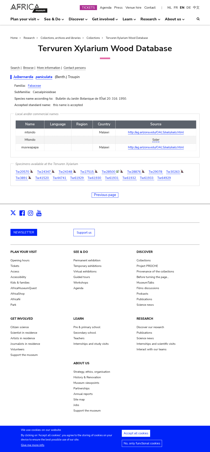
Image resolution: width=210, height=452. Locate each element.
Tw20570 (23, 172)
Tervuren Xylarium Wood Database (127, 38)
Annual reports (83, 394)
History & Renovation (87, 377)
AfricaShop (17, 294)
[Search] (198, 19)
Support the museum (24, 355)
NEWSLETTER (24, 232)
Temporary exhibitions (87, 266)
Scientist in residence (23, 333)
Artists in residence (22, 338)
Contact (150, 7)
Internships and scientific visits (156, 344)
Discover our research (150, 327)
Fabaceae (34, 86)
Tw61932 (129, 178)
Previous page (105, 195)
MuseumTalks (145, 283)
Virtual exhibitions (85, 271)
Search (15, 68)
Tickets (14, 266)
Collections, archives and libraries (61, 38)
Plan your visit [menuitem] (23, 21)
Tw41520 (42, 178)
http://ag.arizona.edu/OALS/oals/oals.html (156, 132)
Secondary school (84, 333)
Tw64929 (164, 178)
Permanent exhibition (86, 260)
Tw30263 (173, 172)
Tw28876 (134, 172)
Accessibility (18, 277)
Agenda (105, 7)
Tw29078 (156, 172)
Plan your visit (23, 252)
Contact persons (75, 68)
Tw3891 (22, 178)
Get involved (21, 319)
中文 (196, 7)
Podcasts (142, 294)
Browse (28, 68)
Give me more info (32, 445)
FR (176, 7)
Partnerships (81, 388)
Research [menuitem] (148, 21)
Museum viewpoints (86, 383)
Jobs (76, 405)
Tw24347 (44, 172)
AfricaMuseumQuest (23, 288)
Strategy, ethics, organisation (91, 372)
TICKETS (88, 7)
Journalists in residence (25, 344)
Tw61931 (112, 178)
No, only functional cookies (142, 443)
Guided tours (81, 277)
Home (14, 38)
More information (48, 68)
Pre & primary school (86, 327)
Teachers (78, 338)
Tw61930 (95, 178)
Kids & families (20, 283)
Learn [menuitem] (127, 21)
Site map (79, 399)
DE (188, 7)
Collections (93, 38)
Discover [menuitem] (76, 21)
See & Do (80, 252)
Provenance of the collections (155, 271)
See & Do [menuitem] (52, 21)
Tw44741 (60, 178)
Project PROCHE (147, 266)
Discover (145, 252)
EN (182, 7)
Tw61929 (77, 178)
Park (13, 305)
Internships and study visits (91, 344)
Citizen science (19, 327)
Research (29, 38)
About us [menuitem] (173, 21)
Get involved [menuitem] (103, 21)
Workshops (80, 283)
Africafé (15, 299)
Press (118, 7)
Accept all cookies (136, 433)
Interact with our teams (152, 349)
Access (14, 271)
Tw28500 (109, 172)
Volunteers (17, 349)
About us (81, 363)
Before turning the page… (153, 277)
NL (169, 7)
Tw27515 (87, 172)
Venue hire (134, 7)
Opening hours (20, 260)
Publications (144, 299)
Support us (84, 233)
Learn (78, 319)
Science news (145, 305)
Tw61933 (147, 178)
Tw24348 (66, 172)
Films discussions (148, 288)
